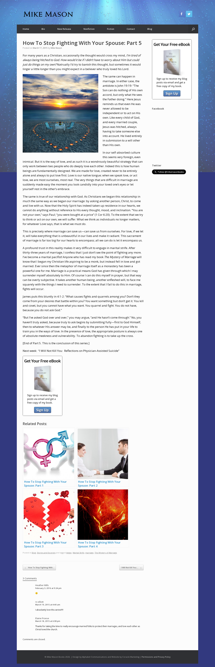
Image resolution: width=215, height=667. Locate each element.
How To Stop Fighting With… (39, 567)
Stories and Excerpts (46, 552)
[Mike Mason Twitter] (189, 14)
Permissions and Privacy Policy (156, 657)
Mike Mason (56, 48)
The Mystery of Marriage (106, 552)
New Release (64, 28)
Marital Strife (78, 552)
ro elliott (39, 601)
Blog (149, 28)
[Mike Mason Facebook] (182, 14)
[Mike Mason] (48, 14)
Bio (43, 28)
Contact (131, 28)
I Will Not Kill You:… (131, 567)
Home (26, 28)
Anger (69, 552)
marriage (89, 552)
